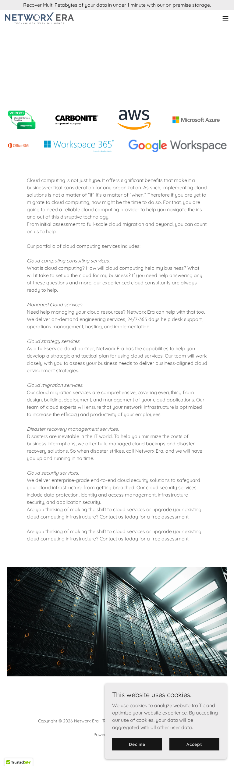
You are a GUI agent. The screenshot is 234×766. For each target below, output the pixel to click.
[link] (39, 18)
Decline (137, 744)
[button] (225, 18)
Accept (194, 744)
